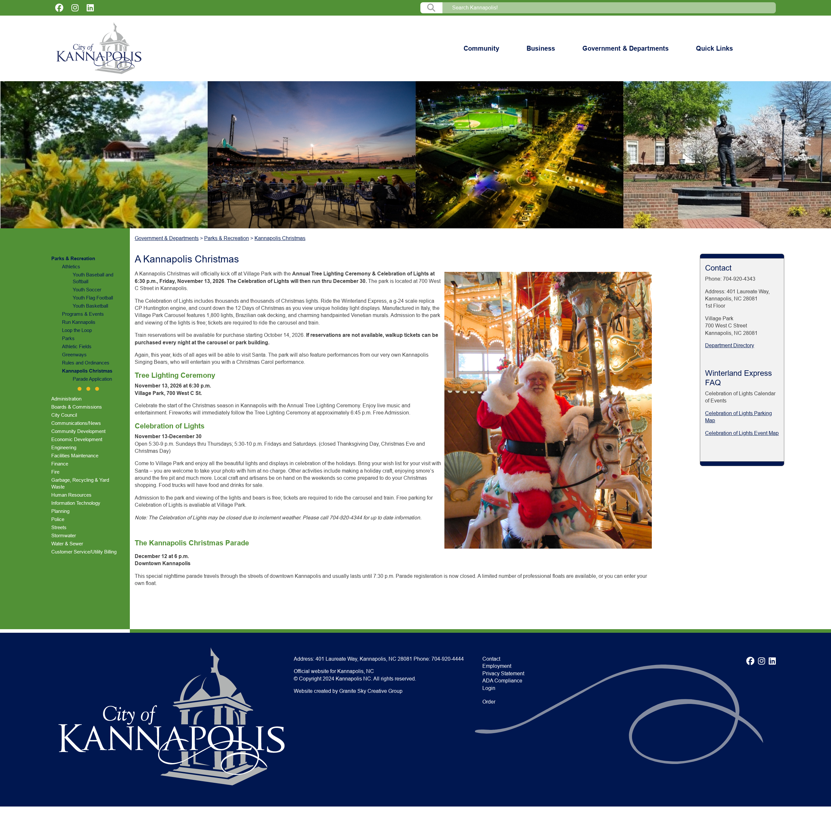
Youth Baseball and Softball (93, 278)
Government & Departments (625, 48)
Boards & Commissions (76, 407)
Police (57, 519)
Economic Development (76, 439)
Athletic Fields (77, 346)
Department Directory (729, 345)
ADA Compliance (502, 680)
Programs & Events (83, 314)
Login (488, 688)
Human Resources (71, 495)
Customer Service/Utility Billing (84, 551)
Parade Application (92, 379)
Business (541, 48)
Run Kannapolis (78, 322)
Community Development (78, 431)
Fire (55, 472)
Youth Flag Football (93, 297)
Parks (68, 338)
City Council (64, 415)
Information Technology (75, 503)
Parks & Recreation (73, 258)
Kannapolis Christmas (87, 371)
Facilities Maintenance (74, 455)
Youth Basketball (90, 306)
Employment (496, 666)
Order (488, 702)
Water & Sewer (67, 543)
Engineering (63, 447)
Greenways (74, 354)
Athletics (71, 266)
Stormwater (63, 535)
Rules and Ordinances (85, 362)
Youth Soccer (87, 289)
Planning (60, 511)
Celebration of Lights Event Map (742, 433)
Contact (491, 659)
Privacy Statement (503, 673)
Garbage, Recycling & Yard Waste (80, 483)
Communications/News (76, 423)
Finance (59, 463)
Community (481, 48)
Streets (59, 527)
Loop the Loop (77, 330)
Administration (66, 398)
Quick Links (714, 48)
